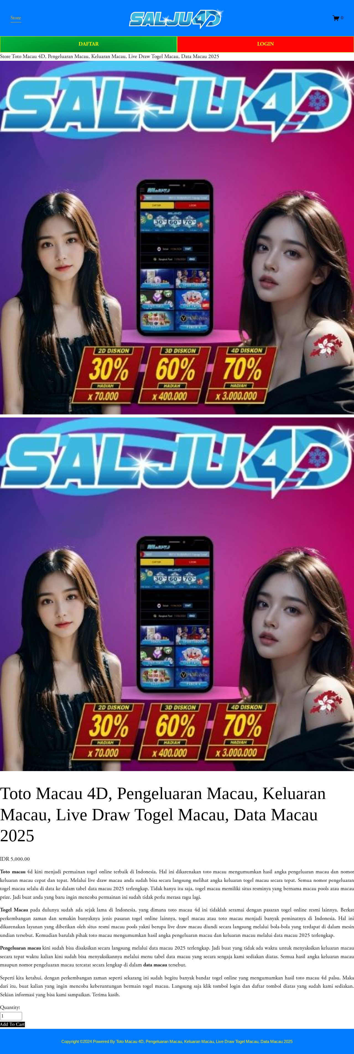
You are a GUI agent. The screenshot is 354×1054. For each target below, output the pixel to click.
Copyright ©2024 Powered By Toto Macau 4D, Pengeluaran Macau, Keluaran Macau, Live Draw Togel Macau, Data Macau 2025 (177, 1041)
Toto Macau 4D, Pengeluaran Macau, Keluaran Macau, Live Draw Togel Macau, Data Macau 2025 (115, 56)
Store (5, 56)
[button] (12, 1024)
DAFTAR (89, 44)
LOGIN (265, 44)
